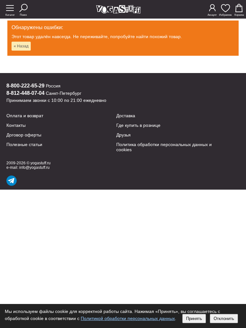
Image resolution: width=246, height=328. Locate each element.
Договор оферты (23, 134)
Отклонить (224, 318)
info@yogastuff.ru (34, 167)
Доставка (125, 115)
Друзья (123, 134)
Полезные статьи (24, 144)
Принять (194, 318)
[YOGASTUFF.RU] (118, 11)
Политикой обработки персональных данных (128, 318)
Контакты (16, 125)
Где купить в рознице (138, 125)
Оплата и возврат (24, 115)
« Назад (21, 46)
